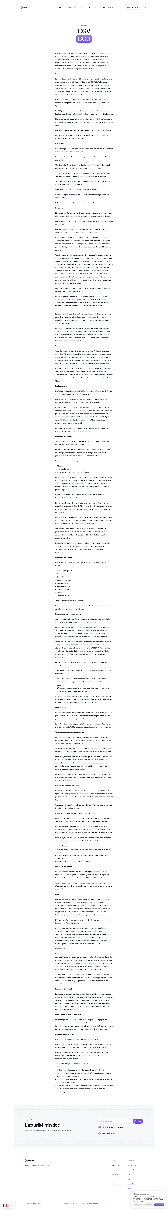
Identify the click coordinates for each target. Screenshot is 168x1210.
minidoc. (37, 1203)
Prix (113, 1179)
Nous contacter (117, 1184)
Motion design (132, 1170)
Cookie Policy (138, 1201)
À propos (115, 1174)
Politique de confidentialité (90, 1203)
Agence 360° (116, 1165)
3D (129, 1179)
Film (129, 1174)
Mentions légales (69, 1203)
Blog (129, 1188)
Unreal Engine (132, 1184)
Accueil (114, 1170)
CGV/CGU (109, 1203)
